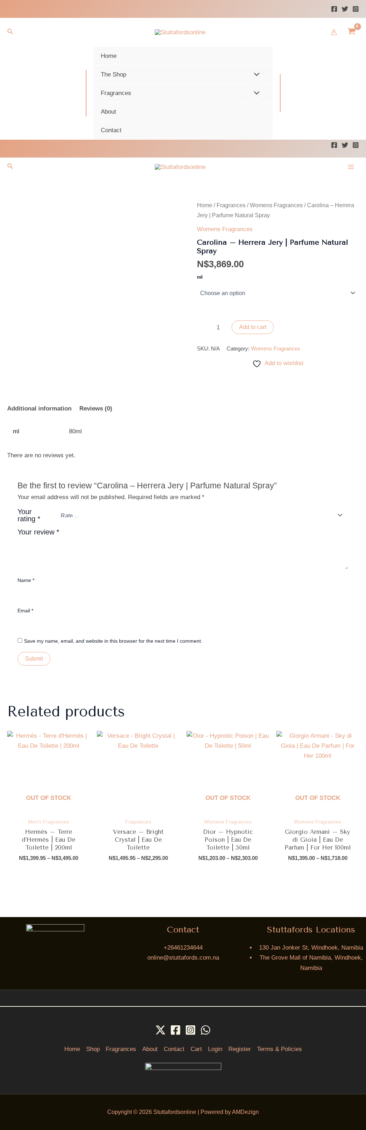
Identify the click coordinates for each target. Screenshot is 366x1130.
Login (215, 1049)
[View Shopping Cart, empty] (351, 32)
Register (239, 1049)
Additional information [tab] (39, 408)
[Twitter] (345, 9)
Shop (93, 1049)
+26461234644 (183, 947)
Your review (38, 532)
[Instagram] (355, 9)
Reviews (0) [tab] (95, 408)
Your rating (29, 515)
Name (26, 580)
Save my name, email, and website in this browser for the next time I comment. (113, 641)
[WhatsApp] (205, 1030)
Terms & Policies (279, 1049)
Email (25, 610)
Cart (196, 1049)
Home (204, 205)
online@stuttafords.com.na (183, 957)
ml (200, 277)
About (150, 1049)
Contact (174, 1049)
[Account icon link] (334, 32)
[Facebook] (334, 9)
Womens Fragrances (276, 205)
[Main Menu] (351, 167)
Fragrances (231, 205)
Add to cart (252, 327)
